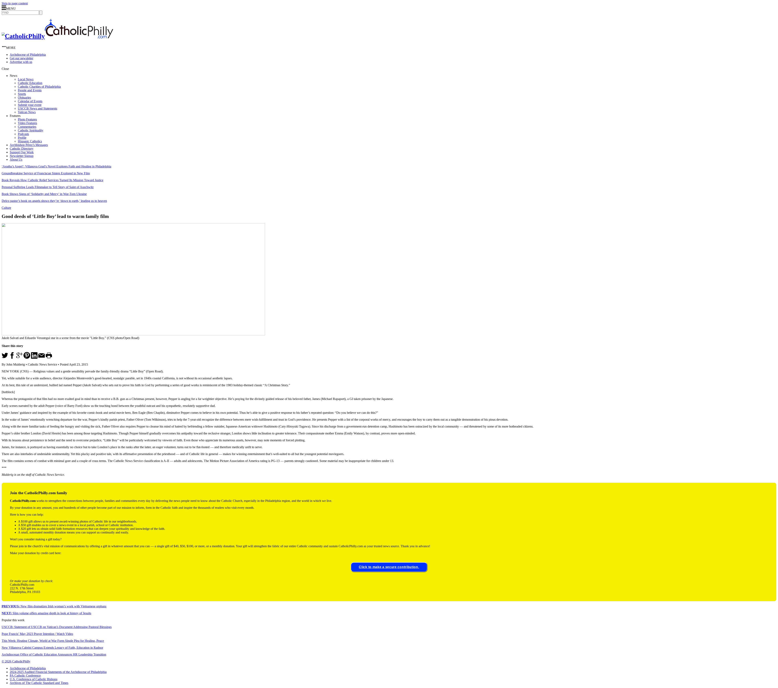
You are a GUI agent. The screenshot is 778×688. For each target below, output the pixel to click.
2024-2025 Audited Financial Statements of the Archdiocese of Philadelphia (58, 672)
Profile (22, 137)
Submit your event (29, 105)
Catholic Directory (21, 148)
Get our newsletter (21, 58)
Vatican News (27, 112)
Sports (22, 94)
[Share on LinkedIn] (34, 357)
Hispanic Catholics (30, 141)
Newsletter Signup (21, 156)
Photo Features (27, 119)
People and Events (30, 90)
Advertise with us (21, 62)
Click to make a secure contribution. (389, 567)
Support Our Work (22, 152)
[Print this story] (49, 357)
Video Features (27, 123)
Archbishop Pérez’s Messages (29, 145)
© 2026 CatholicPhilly (16, 661)
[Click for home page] (57, 36)
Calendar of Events (30, 101)
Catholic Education (30, 83)
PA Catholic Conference (25, 675)
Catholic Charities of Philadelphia (39, 86)
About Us (16, 159)
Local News (25, 79)
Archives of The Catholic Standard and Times (39, 683)
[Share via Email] (41, 357)
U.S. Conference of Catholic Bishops (33, 679)
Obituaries (24, 97)
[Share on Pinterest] (27, 357)
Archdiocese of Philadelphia (28, 54)
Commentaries (27, 126)
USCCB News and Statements (37, 108)
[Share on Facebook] (12, 357)
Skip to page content (15, 3)
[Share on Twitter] (5, 357)
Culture (6, 207)
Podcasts (23, 134)
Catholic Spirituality (30, 130)
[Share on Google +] (19, 357)
